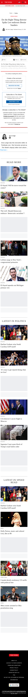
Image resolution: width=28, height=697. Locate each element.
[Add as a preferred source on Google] (14, 685)
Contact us (17, 124)
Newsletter (24, 59)
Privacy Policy (14, 667)
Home (10, 13)
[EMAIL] (10, 138)
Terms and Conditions (14, 665)
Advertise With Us (14, 672)
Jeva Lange (10, 29)
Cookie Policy (14, 670)
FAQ (14, 675)
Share (5, 59)
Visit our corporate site (21, 691)
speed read (14, 16)
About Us (14, 660)
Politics (16, 13)
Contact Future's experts (14, 663)
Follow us (17, 59)
